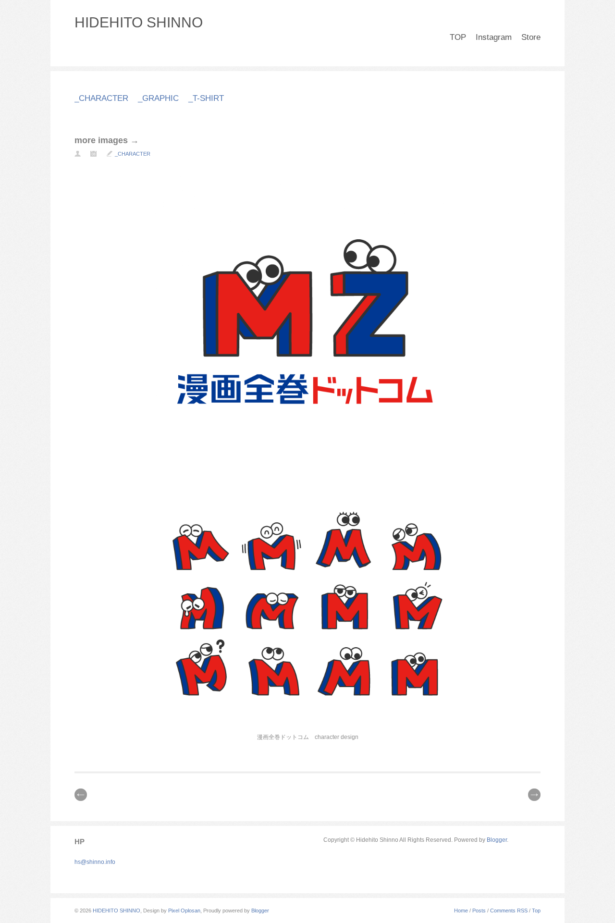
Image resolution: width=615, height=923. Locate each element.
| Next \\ (534, 794)
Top (536, 910)
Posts (479, 910)
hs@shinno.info (94, 862)
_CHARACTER (101, 98)
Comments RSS (509, 910)
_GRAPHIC (158, 98)
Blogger (497, 840)
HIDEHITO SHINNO (138, 22)
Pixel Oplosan (184, 910)
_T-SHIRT (206, 98)
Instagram (494, 37)
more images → (106, 140)
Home (461, 910)
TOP (458, 37)
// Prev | (80, 794)
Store (531, 37)
